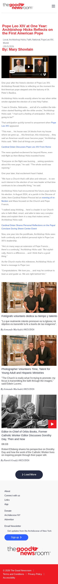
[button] (29, 474)
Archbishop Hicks (17, 39)
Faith (29, 39)
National (36, 39)
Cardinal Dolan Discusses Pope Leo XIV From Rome (26, 147)
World (6, 43)
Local (5, 39)
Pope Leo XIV (47, 39)
